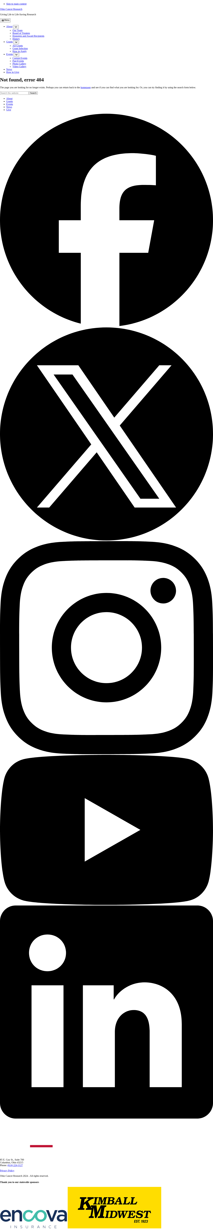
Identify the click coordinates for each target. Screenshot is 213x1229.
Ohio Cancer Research (11, 9)
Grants (9, 101)
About (9, 98)
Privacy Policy (7, 1170)
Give (8, 109)
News (9, 107)
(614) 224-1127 (15, 1165)
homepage (86, 87)
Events (9, 104)
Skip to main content (16, 3)
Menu (6, 20)
